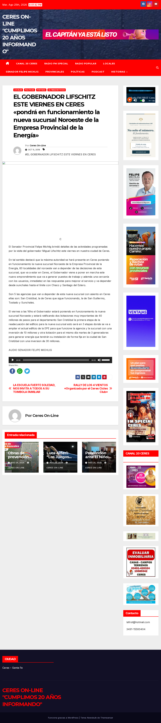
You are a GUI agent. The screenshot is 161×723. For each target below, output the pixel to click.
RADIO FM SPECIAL (56, 63)
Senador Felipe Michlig (22, 71)
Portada (41, 90)
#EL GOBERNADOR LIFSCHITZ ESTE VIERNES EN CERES (60, 154)
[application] (60, 360)
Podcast (98, 71)
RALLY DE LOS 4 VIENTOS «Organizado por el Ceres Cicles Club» (86, 388)
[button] (157, 67)
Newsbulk (92, 717)
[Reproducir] (12, 360)
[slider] (106, 360)
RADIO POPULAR (85, 63)
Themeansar (106, 717)
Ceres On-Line (38, 145)
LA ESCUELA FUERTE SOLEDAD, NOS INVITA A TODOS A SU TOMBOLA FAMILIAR (34, 388)
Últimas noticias (56, 90)
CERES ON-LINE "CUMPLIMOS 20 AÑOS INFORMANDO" (31, 697)
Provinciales (54, 71)
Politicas (29, 90)
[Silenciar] (99, 360)
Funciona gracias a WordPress (63, 717)
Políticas (78, 71)
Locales (109, 63)
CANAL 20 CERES (26, 63)
